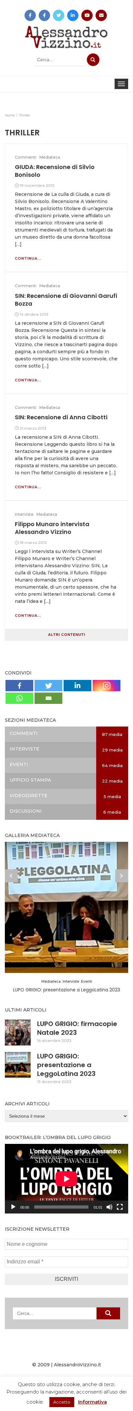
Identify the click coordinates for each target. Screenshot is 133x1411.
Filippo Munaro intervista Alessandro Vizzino (52, 528)
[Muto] (109, 1207)
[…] (18, 244)
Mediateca (49, 157)
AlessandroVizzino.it (77, 1365)
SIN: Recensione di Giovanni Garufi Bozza (66, 300)
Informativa (92, 1402)
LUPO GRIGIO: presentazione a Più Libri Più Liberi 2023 (66, 990)
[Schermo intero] (120, 1207)
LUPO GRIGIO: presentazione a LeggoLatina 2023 (66, 1065)
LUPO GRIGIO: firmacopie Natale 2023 (77, 1028)
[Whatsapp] (19, 698)
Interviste (24, 514)
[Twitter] (48, 685)
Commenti (25, 157)
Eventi (86, 981)
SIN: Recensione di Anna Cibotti (61, 417)
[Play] (13, 1207)
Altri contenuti (66, 635)
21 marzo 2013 (33, 428)
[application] (66, 1178)
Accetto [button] (61, 1402)
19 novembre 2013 (37, 185)
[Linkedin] (77, 685)
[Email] (48, 698)
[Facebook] (19, 685)
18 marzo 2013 (33, 542)
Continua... (28, 258)
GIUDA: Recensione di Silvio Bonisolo (55, 171)
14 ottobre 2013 (34, 314)
